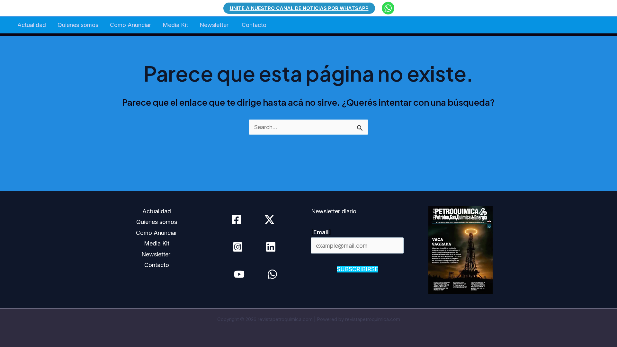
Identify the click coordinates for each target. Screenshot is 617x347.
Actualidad (31, 25)
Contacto (254, 25)
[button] (299, 8)
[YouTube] (239, 274)
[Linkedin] (270, 247)
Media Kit (175, 25)
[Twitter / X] (269, 219)
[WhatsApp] (272, 274)
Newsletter (215, 25)
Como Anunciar (130, 25)
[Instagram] (237, 247)
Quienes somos (78, 25)
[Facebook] (236, 219)
